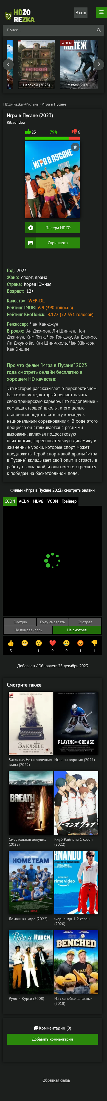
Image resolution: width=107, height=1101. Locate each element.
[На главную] (22, 12)
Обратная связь (56, 1080)
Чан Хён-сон (81, 343)
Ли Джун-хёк (20, 343)
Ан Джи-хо (85, 337)
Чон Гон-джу (59, 337)
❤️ (52, 646)
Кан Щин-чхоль (51, 343)
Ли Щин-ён (63, 331)
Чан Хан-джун (44, 324)
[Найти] (98, 30)
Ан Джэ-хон (38, 331)
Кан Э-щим (18, 349)
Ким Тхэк (35, 337)
